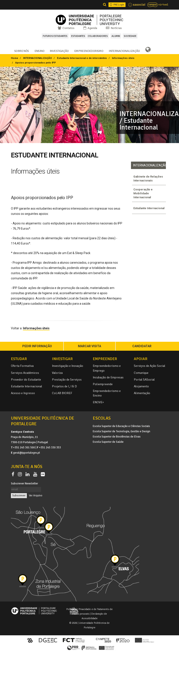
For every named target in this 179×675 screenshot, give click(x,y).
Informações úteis (123, 58)
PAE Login (118, 4)
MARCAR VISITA (89, 346)
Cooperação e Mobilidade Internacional (143, 193)
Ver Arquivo (35, 495)
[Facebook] (14, 474)
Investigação (59, 50)
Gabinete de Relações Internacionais (148, 178)
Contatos (68, 28)
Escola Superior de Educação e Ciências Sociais (121, 426)
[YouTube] (36, 474)
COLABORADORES (98, 36)
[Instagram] (20, 474)
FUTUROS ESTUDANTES (55, 36)
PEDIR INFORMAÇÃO (37, 346)
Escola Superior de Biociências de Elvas (117, 436)
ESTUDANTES (78, 36)
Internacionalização (124, 50)
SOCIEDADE (130, 36)
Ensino (39, 50)
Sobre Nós (21, 50)
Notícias (116, 28)
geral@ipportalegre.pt (26, 453)
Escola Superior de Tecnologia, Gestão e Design (121, 431)
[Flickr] (42, 474)
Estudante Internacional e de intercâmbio (82, 58)
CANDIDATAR (141, 346)
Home (14, 58)
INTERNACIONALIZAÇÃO (37, 58)
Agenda (92, 28)
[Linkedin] (28, 474)
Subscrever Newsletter (24, 483)
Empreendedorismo (88, 50)
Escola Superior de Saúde (108, 442)
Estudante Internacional (149, 208)
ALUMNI (116, 36)
